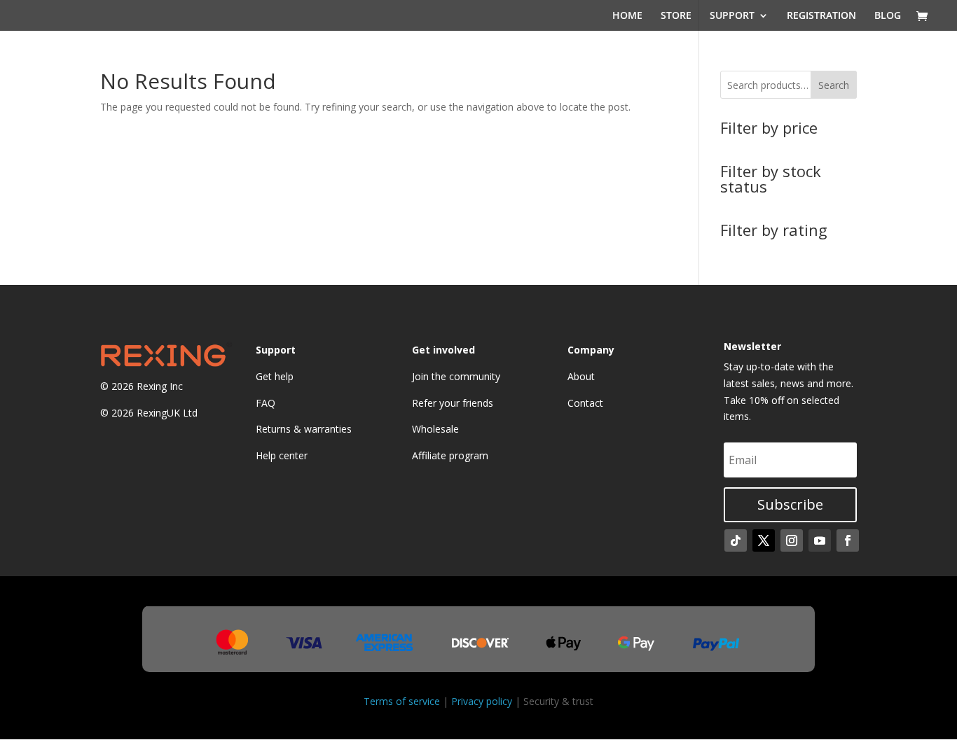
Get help (275, 376)
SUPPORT (732, 16)
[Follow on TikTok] (735, 540)
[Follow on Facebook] (847, 540)
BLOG (887, 16)
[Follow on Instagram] (791, 540)
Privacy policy (481, 701)
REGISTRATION (821, 16)
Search (833, 85)
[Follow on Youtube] (819, 540)
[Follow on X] (763, 540)
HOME (627, 16)
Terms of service (402, 701)
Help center (282, 455)
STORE (676, 16)
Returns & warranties (304, 428)
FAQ (265, 403)
